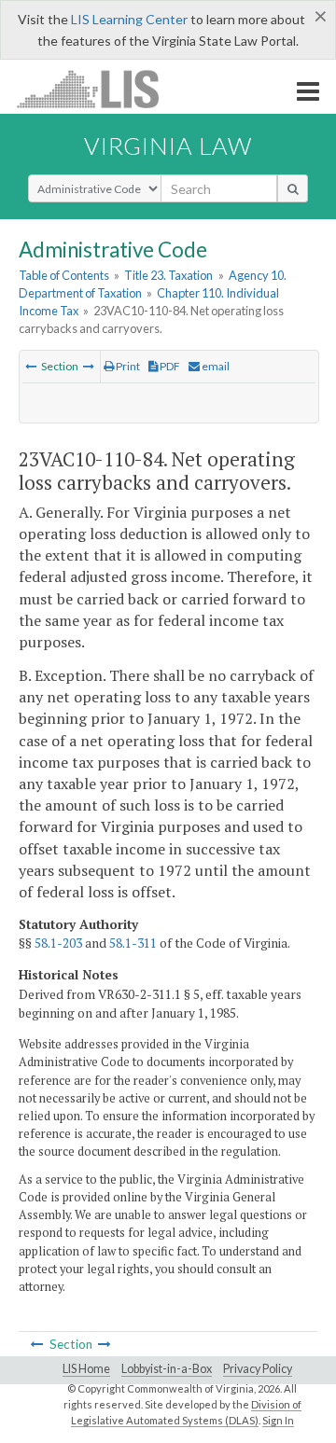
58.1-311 (133, 943)
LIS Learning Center (129, 19)
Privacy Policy (257, 1369)
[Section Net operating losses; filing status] (88, 366)
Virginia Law (168, 146)
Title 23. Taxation (168, 275)
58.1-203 (58, 943)
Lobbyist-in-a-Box (166, 1369)
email (215, 366)
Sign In (278, 1420)
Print (127, 366)
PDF (169, 366)
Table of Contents (64, 275)
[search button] (292, 188)
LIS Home (86, 1369)
